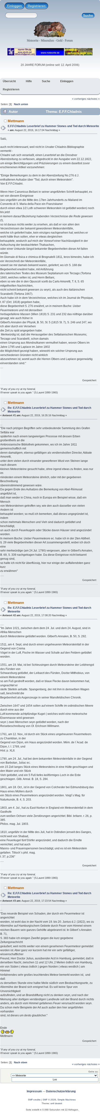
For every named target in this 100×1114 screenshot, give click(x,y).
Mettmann (16, 121)
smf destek (56, 1103)
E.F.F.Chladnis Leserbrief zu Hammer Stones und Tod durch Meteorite (53, 126)
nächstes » (93, 98)
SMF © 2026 (49, 1099)
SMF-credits (34, 1099)
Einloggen (14, 6)
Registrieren (37, 6)
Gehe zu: (93, 1071)
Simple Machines (66, 1099)
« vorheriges (79, 98)
